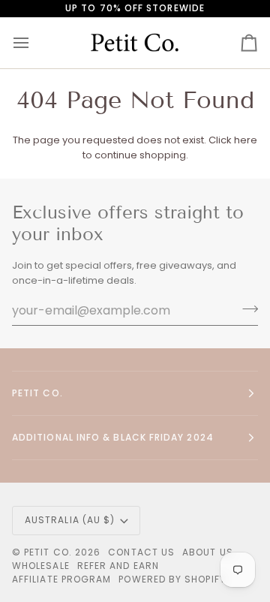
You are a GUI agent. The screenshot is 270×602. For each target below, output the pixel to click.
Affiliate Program (61, 579)
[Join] (245, 308)
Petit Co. (48, 552)
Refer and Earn (118, 565)
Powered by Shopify (171, 579)
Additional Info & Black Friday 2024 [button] (113, 437)
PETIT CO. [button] (37, 393)
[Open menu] (34, 43)
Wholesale (41, 565)
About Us (207, 552)
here (245, 140)
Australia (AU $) (70, 519)
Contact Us (141, 552)
